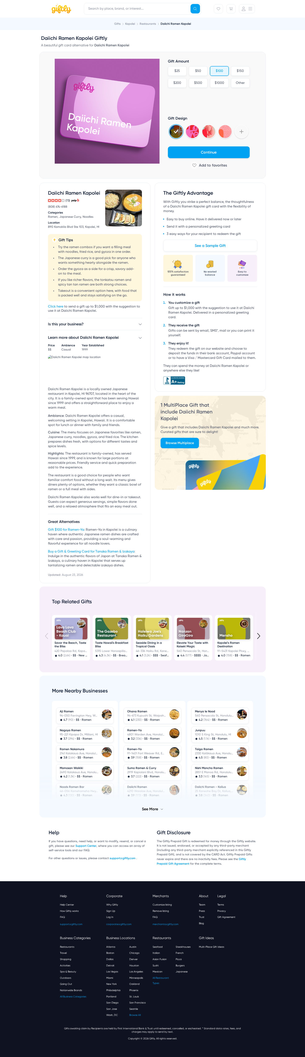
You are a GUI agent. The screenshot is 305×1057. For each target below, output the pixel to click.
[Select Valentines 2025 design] (192, 131)
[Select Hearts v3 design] (225, 131)
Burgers (180, 965)
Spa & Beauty (68, 971)
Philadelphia (113, 990)
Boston (110, 952)
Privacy (221, 911)
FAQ (62, 917)
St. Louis (134, 996)
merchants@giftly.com (165, 924)
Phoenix (133, 990)
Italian (156, 952)
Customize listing (162, 904)
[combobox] (142, 8)
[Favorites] (218, 8)
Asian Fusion (160, 959)
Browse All (135, 1015)
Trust (201, 917)
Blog (201, 923)
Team (202, 904)
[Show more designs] (241, 131)
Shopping (65, 959)
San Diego (112, 1002)
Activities (65, 965)
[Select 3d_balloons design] (209, 131)
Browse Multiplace (180, 443)
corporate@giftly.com (118, 924)
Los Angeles (136, 971)
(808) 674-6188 (57, 206)
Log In (109, 917)
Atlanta (110, 946)
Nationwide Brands (71, 990)
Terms (220, 904)
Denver (133, 959)
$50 (198, 71)
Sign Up (110, 911)
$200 (177, 83)
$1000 (219, 83)
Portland (111, 996)
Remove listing (161, 911)
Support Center (85, 846)
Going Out (66, 984)
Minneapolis (136, 977)
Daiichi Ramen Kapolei (176, 24)
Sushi (155, 965)
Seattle (133, 1008)
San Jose (111, 1008)
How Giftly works (69, 911)
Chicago (134, 952)
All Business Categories (73, 996)
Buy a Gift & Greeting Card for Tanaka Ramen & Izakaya (91, 551)
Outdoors (65, 977)
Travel (63, 952)
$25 (177, 71)
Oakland (134, 984)
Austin (132, 946)
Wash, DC (112, 1015)
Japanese (182, 971)
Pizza (179, 959)
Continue (209, 152)
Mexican (157, 971)
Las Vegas (112, 971)
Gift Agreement (226, 917)
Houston (134, 965)
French (180, 952)
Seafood (158, 946)
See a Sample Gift (210, 245)
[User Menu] (247, 8)
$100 (219, 71)
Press (202, 911)
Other (240, 83)
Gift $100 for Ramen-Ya (66, 530)
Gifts (117, 24)
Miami (109, 977)
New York (111, 984)
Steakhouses (183, 946)
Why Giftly (112, 904)
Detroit (110, 965)
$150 (240, 71)
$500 (198, 83)
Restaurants (67, 946)
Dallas (109, 959)
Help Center (67, 904)
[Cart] (231, 8)
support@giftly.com (123, 858)
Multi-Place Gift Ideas (211, 946)
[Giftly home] (60, 9)
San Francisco (137, 1002)
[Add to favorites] (209, 165)
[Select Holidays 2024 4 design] (176, 131)
